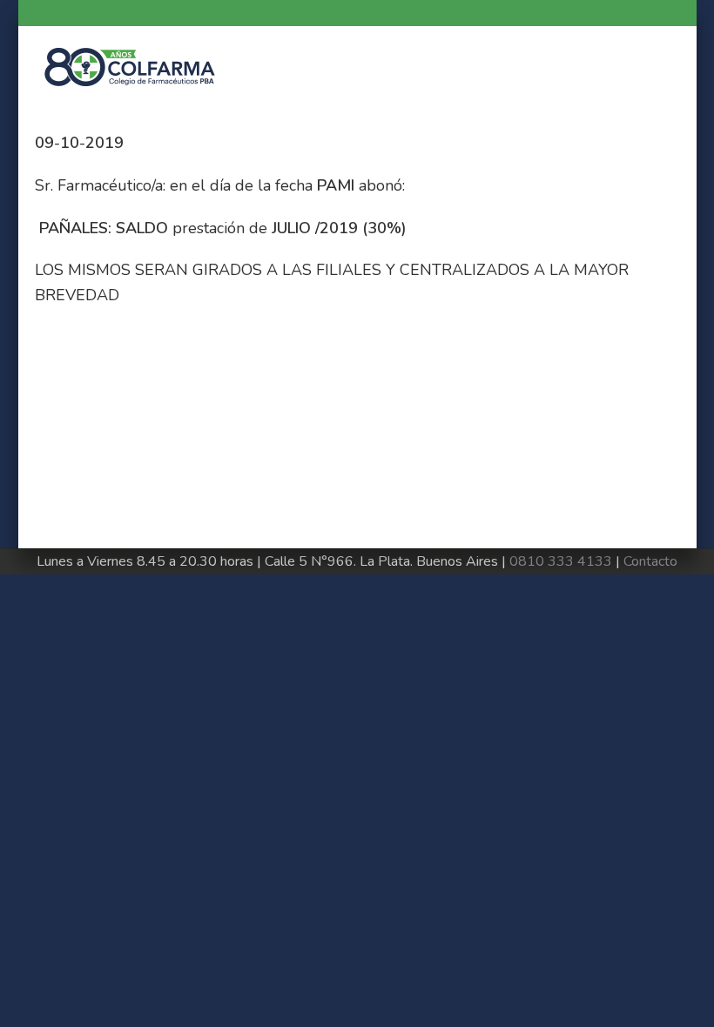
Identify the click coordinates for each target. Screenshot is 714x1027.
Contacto (650, 561)
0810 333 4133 (560, 561)
